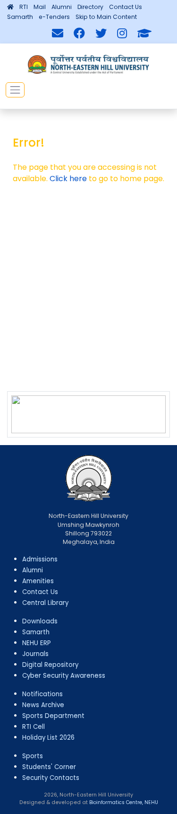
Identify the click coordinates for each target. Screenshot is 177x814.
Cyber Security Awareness (63, 675)
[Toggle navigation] (15, 89)
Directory (90, 7)
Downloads (40, 621)
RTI (23, 7)
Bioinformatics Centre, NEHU (123, 802)
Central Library (45, 602)
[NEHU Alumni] (144, 34)
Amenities (38, 581)
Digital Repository (50, 664)
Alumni (61, 7)
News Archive (43, 704)
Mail (40, 7)
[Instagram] (122, 34)
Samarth (20, 17)
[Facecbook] (79, 34)
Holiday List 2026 (48, 737)
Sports (32, 756)
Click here (68, 178)
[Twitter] (101, 34)
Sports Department (53, 715)
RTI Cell (33, 726)
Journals (35, 653)
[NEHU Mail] (58, 34)
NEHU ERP (36, 643)
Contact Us (125, 7)
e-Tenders (54, 17)
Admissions (40, 559)
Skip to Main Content (106, 17)
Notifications (42, 694)
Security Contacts (50, 777)
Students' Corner (49, 766)
